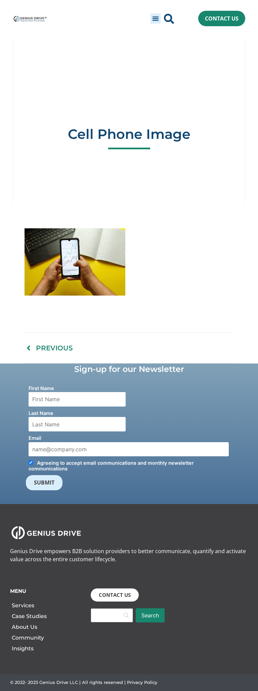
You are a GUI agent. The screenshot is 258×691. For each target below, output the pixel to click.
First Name (41, 388)
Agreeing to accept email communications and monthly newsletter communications (111, 465)
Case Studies (29, 616)
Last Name (41, 413)
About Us (24, 627)
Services (23, 605)
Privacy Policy (142, 682)
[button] (155, 18)
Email (35, 438)
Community (28, 638)
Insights (23, 648)
